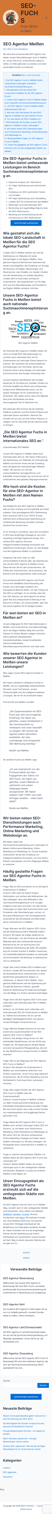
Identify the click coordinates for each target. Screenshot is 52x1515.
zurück (26, 1252)
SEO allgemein (10, 1472)
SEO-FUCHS (29, 13)
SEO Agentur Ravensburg (18, 1278)
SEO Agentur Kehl (14, 1304)
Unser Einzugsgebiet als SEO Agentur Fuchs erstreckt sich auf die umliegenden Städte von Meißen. (26, 148)
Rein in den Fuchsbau (30, 75)
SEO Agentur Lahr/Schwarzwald (22, 1327)
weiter (26, 1258)
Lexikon (6, 1468)
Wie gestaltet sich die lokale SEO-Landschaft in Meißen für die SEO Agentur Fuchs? (23, 93)
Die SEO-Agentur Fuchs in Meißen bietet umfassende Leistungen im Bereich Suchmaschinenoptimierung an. (24, 83)
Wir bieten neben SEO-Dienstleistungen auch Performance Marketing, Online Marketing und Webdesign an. (26, 132)
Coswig (25, 1214)
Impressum (42, 1506)
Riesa (22, 1217)
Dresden (17, 1214)
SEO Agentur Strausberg (18, 1353)
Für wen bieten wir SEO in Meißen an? (23, 119)
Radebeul (7, 1214)
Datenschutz (26, 1509)
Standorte (7, 1477)
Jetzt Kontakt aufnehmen (26, 223)
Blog (2, 1489)
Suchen (6, 1381)
